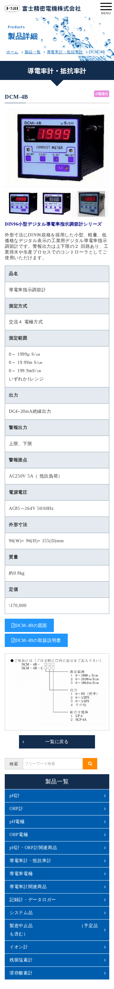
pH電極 (17, 821)
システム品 (21, 912)
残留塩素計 (21, 960)
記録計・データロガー (33, 899)
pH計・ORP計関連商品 (33, 847)
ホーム (12, 52)
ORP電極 (19, 834)
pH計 (15, 795)
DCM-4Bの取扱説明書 (38, 640)
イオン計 (19, 947)
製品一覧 (33, 52)
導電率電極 (21, 873)
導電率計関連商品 (28, 886)
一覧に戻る (57, 741)
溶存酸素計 (21, 973)
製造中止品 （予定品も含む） (54, 929)
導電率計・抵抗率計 (65, 52)
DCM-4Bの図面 (31, 625)
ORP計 (16, 808)
